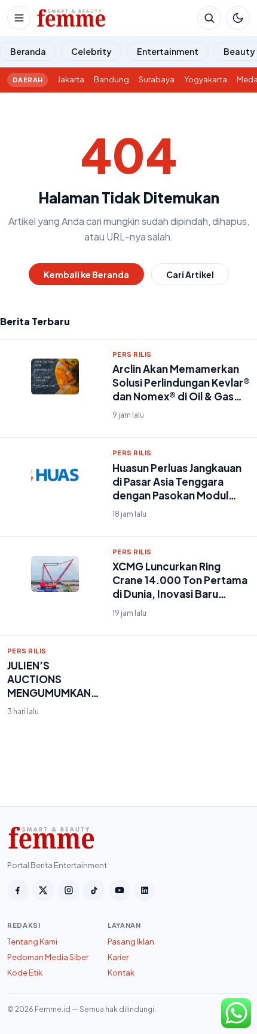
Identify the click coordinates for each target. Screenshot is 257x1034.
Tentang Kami (32, 941)
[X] (43, 890)
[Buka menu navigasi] (19, 18)
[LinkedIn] (144, 890)
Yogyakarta (205, 79)
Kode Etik (24, 972)
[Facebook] (18, 890)
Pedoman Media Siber (47, 957)
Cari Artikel (190, 274)
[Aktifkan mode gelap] (238, 18)
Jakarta (70, 79)
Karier (118, 957)
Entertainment (167, 51)
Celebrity (91, 51)
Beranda (28, 51)
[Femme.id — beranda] (114, 17)
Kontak (121, 972)
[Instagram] (68, 890)
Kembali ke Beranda (86, 274)
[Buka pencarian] (209, 18)
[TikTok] (94, 890)
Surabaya (157, 79)
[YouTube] (119, 890)
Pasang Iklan (131, 941)
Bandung (111, 79)
